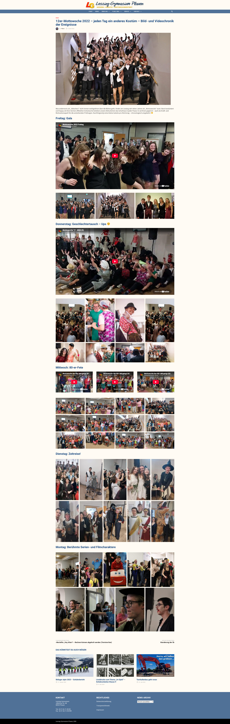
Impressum (100, 710)
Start (90, 11)
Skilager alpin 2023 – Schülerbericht (70, 680)
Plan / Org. (115, 11)
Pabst (62, 28)
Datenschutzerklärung (103, 701)
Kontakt (137, 11)
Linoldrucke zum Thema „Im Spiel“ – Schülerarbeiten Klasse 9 (110, 681)
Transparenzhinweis (103, 706)
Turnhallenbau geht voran (147, 680)
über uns (105, 11)
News (97, 11)
